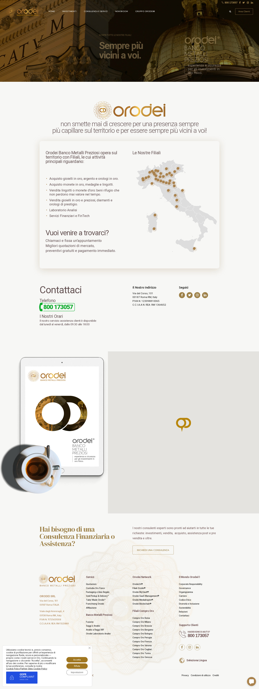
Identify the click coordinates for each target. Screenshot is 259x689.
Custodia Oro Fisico (95, 588)
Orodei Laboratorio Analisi (98, 633)
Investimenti (69, 11)
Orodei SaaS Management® (145, 596)
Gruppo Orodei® (145, 11)
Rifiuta (77, 666)
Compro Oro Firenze (142, 641)
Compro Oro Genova (142, 657)
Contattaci (184, 615)
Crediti (216, 675)
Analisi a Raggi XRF (95, 630)
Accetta (77, 659)
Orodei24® (137, 584)
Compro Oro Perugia (142, 637)
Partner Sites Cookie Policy (33, 668)
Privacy (185, 675)
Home (52, 11)
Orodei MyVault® (140, 592)
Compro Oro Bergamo (142, 630)
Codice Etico (185, 600)
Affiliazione (91, 608)
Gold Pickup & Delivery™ (97, 596)
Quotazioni (91, 584)
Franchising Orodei (95, 604)
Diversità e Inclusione (189, 604)
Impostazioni (77, 672)
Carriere (183, 596)
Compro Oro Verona (142, 645)
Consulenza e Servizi (96, 11)
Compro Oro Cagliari (142, 649)
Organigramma (186, 592)
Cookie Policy (13, 668)
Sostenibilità (185, 608)
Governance (185, 588)
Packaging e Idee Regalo (97, 592)
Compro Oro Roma (141, 618)
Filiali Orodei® (139, 588)
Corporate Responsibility (190, 584)
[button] (183, 425)
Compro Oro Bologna (142, 633)
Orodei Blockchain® (141, 604)
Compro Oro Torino (141, 653)
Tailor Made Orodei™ (96, 600)
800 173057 (198, 635)
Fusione (90, 622)
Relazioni (183, 612)
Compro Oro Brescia (142, 626)
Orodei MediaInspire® (142, 600)
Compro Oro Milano (141, 622)
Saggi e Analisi (93, 626)
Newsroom (121, 11)
